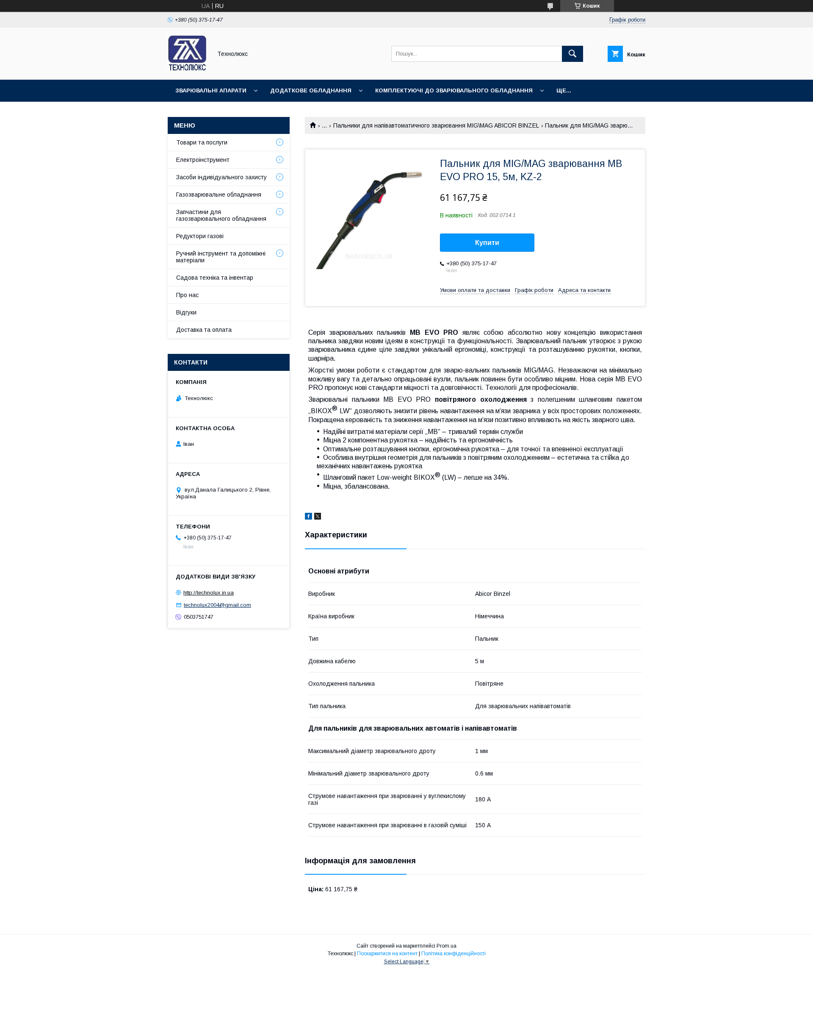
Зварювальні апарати (210, 90)
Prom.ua (446, 946)
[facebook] (308, 517)
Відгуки (186, 312)
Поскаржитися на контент (387, 954)
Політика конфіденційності (453, 954)
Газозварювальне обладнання (218, 194)
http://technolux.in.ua (208, 593)
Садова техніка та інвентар (214, 277)
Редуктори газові (200, 236)
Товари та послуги (201, 142)
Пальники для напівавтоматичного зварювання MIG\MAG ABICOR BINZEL (436, 125)
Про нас (187, 295)
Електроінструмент (203, 159)
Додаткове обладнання (310, 90)
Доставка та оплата (204, 329)
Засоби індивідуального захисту (221, 177)
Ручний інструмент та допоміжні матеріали (220, 257)
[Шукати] (572, 54)
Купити (487, 242)
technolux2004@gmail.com (217, 605)
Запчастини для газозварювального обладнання (221, 215)
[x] (317, 517)
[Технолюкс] (187, 68)
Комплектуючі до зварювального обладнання (454, 90)
